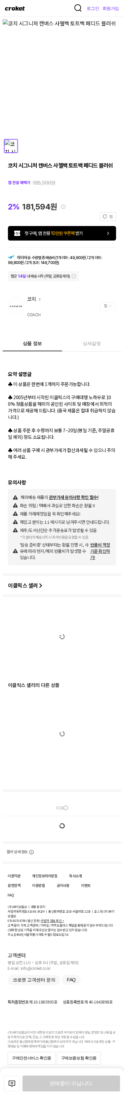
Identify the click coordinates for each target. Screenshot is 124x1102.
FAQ (11, 894)
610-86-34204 (36, 911)
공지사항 (63, 885)
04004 (18, 934)
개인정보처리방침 (44, 875)
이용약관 (14, 875)
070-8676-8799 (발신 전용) (24, 920)
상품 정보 (32, 343)
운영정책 (14, 885)
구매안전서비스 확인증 (31, 1058)
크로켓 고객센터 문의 (34, 979)
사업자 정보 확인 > (52, 920)
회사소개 (75, 875)
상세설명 (92, 343)
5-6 (67, 934)
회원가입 (111, 8)
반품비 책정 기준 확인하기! (100, 551)
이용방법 (38, 885)
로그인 (93, 8)
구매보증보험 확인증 (79, 1058)
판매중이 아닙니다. (71, 1083)
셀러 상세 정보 (17, 852)
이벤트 (86, 885)
